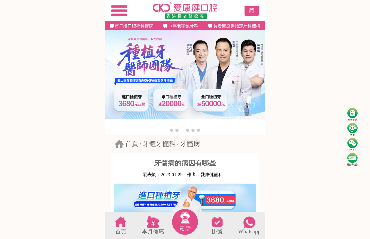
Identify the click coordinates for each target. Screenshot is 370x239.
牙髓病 (190, 143)
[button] (171, 130)
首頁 (131, 143)
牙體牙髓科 (159, 143)
